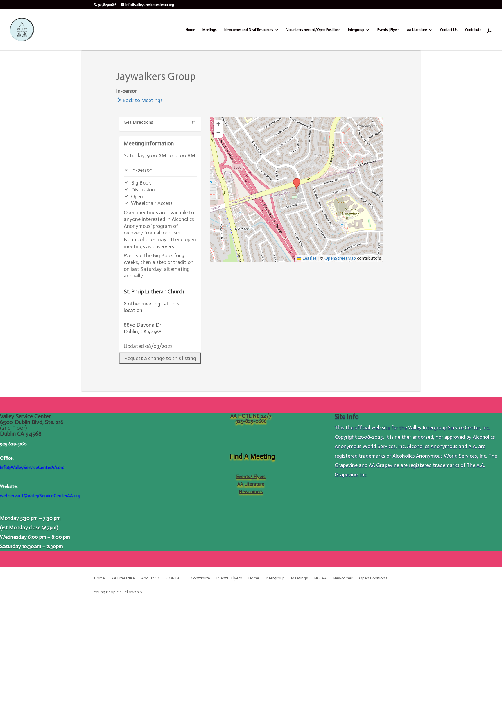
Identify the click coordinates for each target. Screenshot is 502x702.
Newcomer (343, 578)
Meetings (209, 30)
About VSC (150, 578)
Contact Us (449, 30)
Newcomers (251, 491)
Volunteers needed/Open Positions (313, 30)
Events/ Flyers (251, 476)
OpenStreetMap (340, 258)
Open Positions (373, 578)
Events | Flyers (388, 30)
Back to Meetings (142, 100)
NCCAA (320, 578)
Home (190, 30)
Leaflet (309, 258)
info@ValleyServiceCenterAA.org (32, 467)
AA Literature (417, 30)
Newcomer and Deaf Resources (248, 30)
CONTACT (175, 578)
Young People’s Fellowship (118, 592)
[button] (160, 358)
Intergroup (356, 30)
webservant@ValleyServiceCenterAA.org (40, 495)
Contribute (473, 30)
